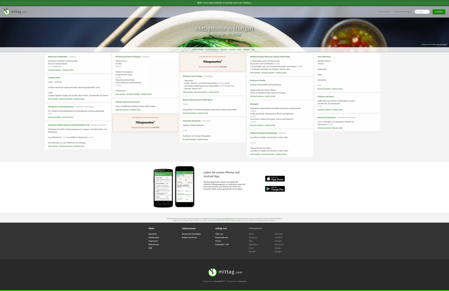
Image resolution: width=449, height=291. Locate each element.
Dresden (278, 252)
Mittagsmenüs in (236, 281)
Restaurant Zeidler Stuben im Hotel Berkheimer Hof (68, 125)
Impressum (153, 241)
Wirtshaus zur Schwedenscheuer (61, 107)
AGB (150, 248)
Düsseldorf (253, 245)
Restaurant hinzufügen (402, 12)
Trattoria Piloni (54, 78)
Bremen (252, 252)
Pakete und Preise (189, 238)
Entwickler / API (222, 245)
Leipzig (277, 248)
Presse (218, 241)
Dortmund (279, 245)
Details (68, 70)
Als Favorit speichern (55, 70)
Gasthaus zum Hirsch (326, 97)
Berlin (239, 49)
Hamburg (246, 49)
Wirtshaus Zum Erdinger (192, 76)
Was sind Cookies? (442, 44)
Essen (251, 248)
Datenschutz (153, 245)
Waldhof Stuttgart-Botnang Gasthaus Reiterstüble (270, 57)
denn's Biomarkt (324, 57)
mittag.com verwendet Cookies (224, 218)
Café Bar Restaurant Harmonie (128, 102)
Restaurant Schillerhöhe (57, 57)
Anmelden (439, 12)
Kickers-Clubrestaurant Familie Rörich (198, 100)
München (223, 49)
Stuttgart (278, 241)
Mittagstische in (214, 281)
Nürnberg (232, 49)
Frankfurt (278, 238)
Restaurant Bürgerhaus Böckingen (263, 133)
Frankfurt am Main (212, 49)
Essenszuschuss (384, 12)
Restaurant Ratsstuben (327, 118)
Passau (201, 49)
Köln (253, 49)
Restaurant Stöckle (257, 80)
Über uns (219, 234)
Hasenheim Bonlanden (192, 121)
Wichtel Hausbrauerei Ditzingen (128, 57)
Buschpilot (254, 104)
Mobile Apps (153, 238)
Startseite (152, 234)
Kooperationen (221, 238)
